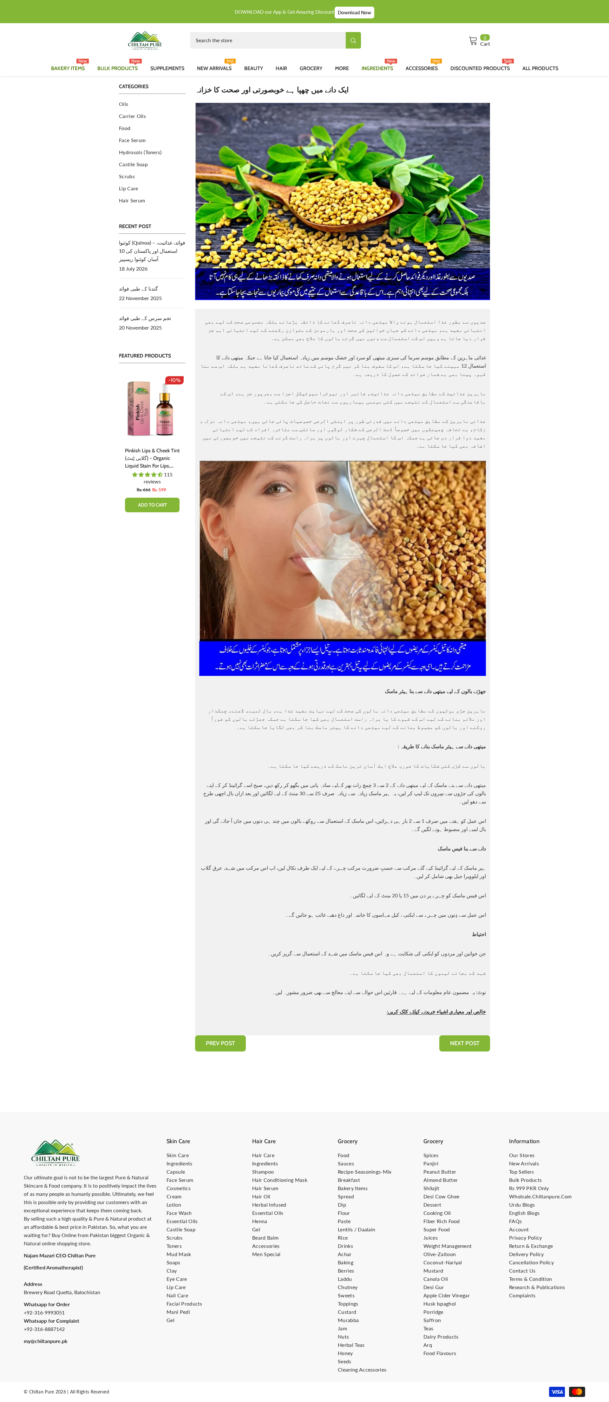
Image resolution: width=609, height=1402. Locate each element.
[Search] (275, 40)
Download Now (354, 12)
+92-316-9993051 (44, 1312)
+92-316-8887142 (44, 1329)
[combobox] (268, 40)
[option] (118, 448)
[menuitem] (152, 104)
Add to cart (118, 505)
